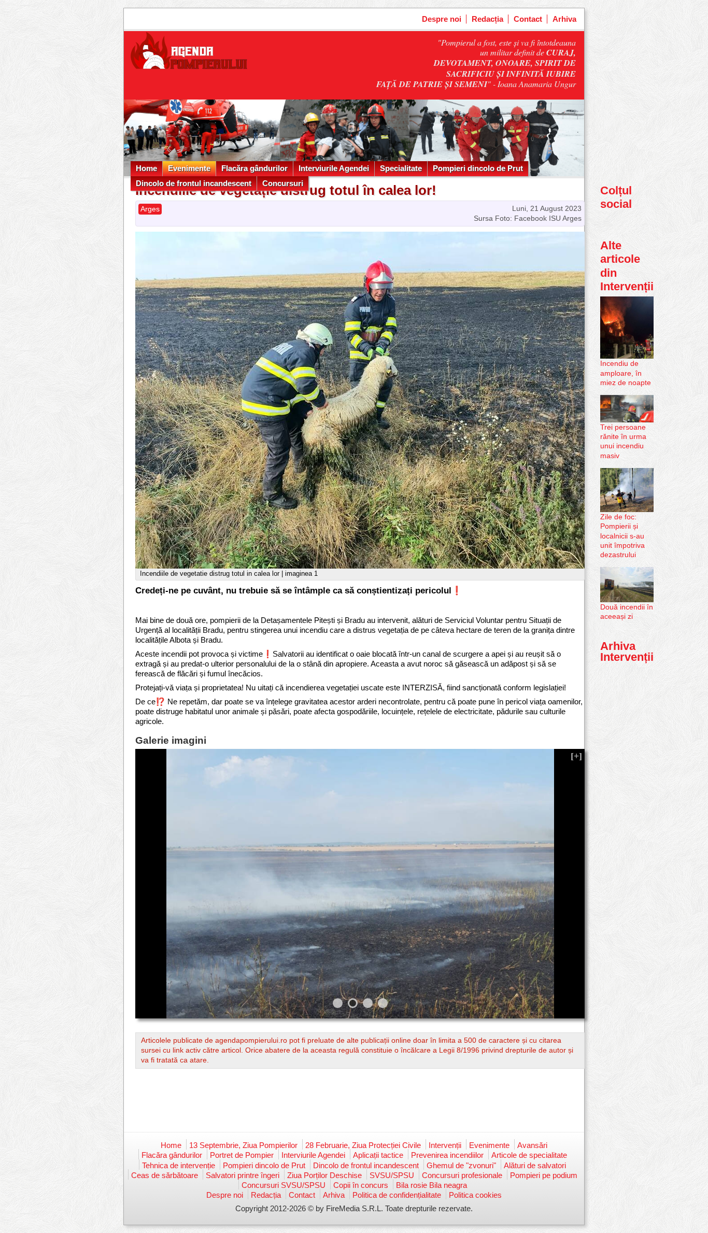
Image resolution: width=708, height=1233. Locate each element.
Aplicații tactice (378, 1155)
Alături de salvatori (535, 1165)
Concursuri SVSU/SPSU (283, 1185)
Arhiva (564, 19)
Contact (528, 19)
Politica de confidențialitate (396, 1195)
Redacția (487, 19)
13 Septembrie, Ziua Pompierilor (243, 1145)
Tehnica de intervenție (178, 1165)
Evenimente (189, 168)
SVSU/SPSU (392, 1175)
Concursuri (282, 183)
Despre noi (441, 19)
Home (146, 168)
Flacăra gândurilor (254, 168)
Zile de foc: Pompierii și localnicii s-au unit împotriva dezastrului (622, 536)
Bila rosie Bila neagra (431, 1185)
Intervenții (445, 1145)
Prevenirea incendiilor (447, 1155)
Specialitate (401, 168)
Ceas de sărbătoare (164, 1175)
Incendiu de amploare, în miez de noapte (625, 372)
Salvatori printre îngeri (242, 1175)
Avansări (532, 1145)
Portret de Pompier (242, 1155)
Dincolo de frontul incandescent (193, 183)
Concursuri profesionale (462, 1175)
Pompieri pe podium (543, 1175)
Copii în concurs (360, 1185)
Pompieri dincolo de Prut (478, 168)
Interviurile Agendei (334, 168)
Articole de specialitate (529, 1155)
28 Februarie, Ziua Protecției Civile (363, 1145)
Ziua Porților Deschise (324, 1175)
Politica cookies (475, 1195)
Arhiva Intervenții (627, 651)
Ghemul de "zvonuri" (461, 1165)
